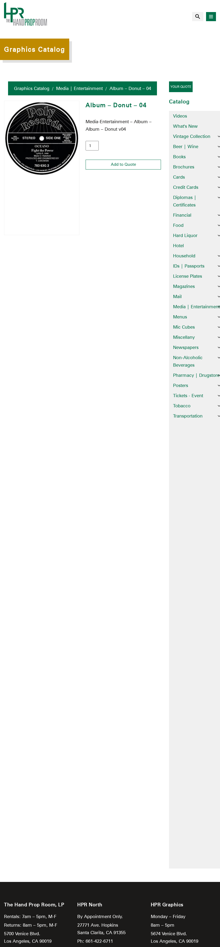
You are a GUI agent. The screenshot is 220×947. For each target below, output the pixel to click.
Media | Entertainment (79, 88)
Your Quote (180, 87)
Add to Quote (123, 164)
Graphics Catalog (31, 88)
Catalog (179, 101)
